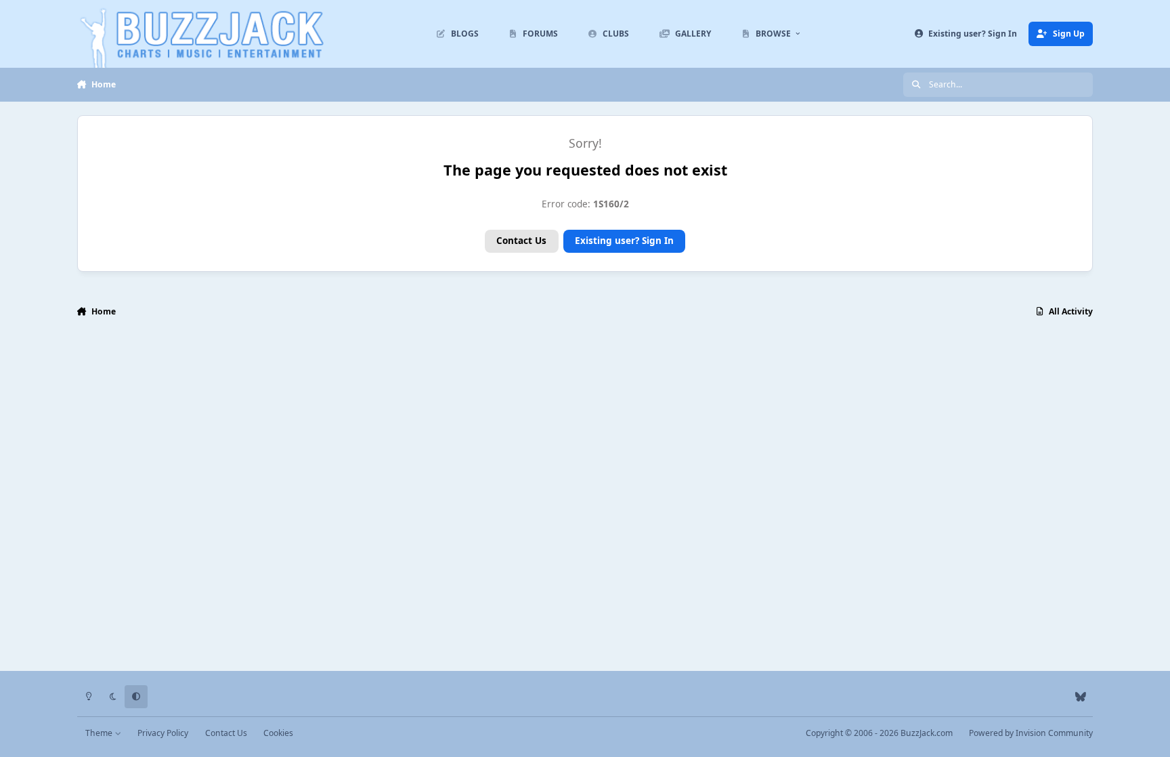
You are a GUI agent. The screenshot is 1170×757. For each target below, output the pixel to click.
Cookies (278, 733)
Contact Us (521, 240)
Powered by (1031, 733)
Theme (99, 733)
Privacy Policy (162, 733)
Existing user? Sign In (624, 240)
